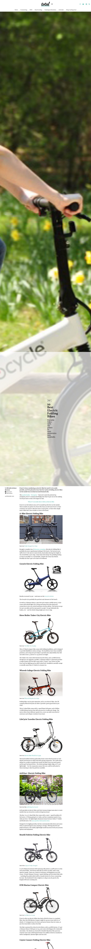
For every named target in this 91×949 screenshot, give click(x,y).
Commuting (23, 10)
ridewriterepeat (9, 491)
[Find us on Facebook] (80, 4)
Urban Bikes (49, 400)
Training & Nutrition (50, 10)
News (16, 10)
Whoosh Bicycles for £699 (31, 698)
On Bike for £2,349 (29, 915)
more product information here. (40, 820)
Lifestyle (61, 10)
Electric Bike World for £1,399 (32, 755)
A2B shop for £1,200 (32, 807)
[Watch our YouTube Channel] (83, 4)
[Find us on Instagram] (86, 4)
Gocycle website (49, 596)
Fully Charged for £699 (30, 546)
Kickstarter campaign (39, 549)
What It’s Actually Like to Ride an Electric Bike (41, 502)
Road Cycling (38, 10)
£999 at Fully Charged (31, 865)
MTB (31, 10)
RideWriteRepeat (9, 493)
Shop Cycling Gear (71, 10)
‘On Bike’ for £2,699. (30, 646)
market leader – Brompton (29, 495)
